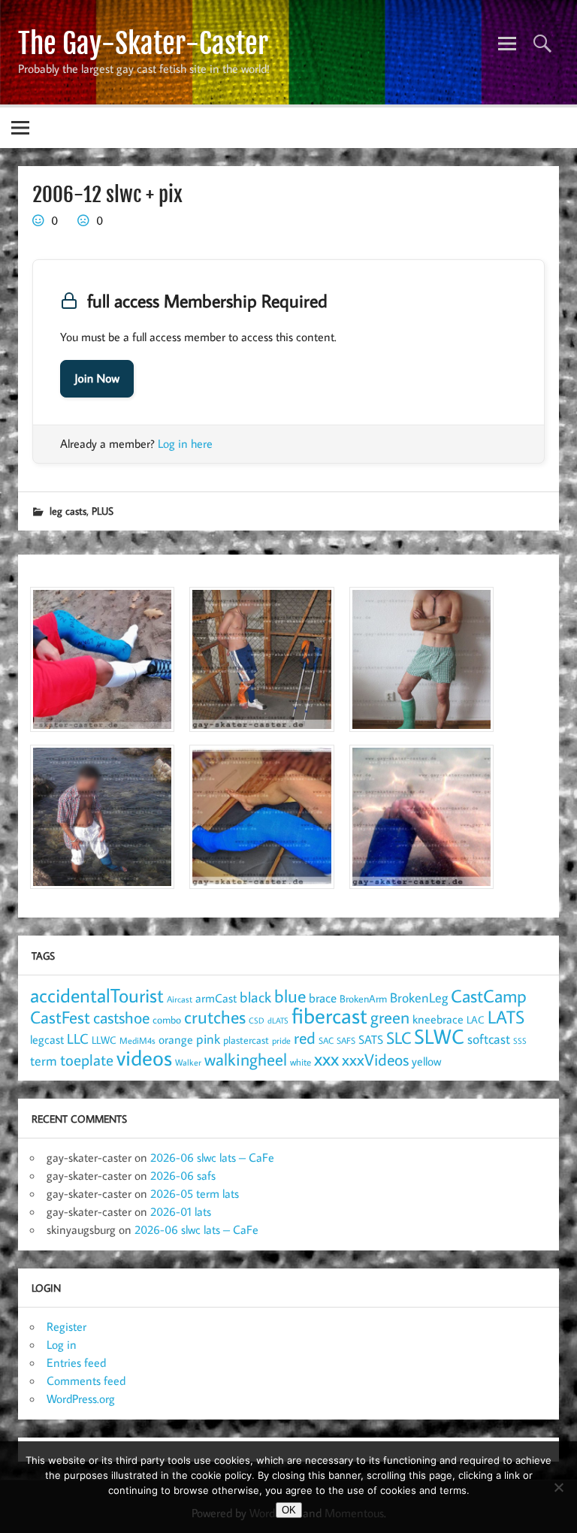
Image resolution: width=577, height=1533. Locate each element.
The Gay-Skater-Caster (143, 43)
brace (323, 997)
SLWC (439, 1036)
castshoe (121, 1017)
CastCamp (489, 996)
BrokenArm (363, 998)
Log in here (185, 443)
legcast (47, 1039)
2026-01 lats (180, 1211)
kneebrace (438, 1019)
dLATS (277, 1020)
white (300, 1062)
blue (290, 996)
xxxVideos (375, 1059)
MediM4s (137, 1040)
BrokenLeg (419, 997)
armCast (216, 997)
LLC (78, 1038)
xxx (326, 1058)
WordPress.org (81, 1398)
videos (144, 1057)
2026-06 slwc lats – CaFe (212, 1157)
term (43, 1060)
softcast (488, 1039)
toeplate (86, 1059)
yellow (426, 1061)
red (305, 1037)
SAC (326, 1040)
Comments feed (86, 1380)
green (389, 1017)
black (255, 996)
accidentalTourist (97, 995)
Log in (62, 1344)
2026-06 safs (183, 1175)
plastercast (246, 1040)
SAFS (346, 1040)
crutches (215, 1017)
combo (167, 1019)
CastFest (60, 1017)
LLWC (104, 1040)
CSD (256, 1020)
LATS (506, 1017)
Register (66, 1326)
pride (281, 1040)
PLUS (102, 510)
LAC (476, 1019)
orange (176, 1039)
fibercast (329, 1015)
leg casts (68, 510)
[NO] (558, 1487)
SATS (370, 1039)
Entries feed (76, 1362)
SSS (520, 1041)
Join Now (96, 378)
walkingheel (245, 1059)
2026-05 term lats (194, 1193)
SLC (398, 1037)
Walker (188, 1062)
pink (208, 1039)
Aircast (179, 999)
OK (289, 1510)
